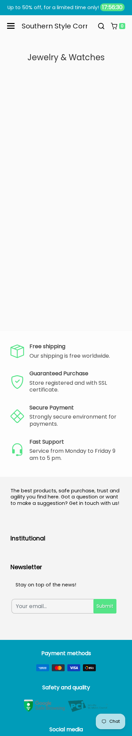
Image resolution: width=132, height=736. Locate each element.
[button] (101, 26)
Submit (104, 606)
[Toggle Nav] (11, 26)
